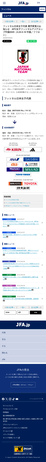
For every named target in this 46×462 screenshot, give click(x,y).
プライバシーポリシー (10, 424)
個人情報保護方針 (9, 415)
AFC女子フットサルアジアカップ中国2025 (17, 206)
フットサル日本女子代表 (12, 200)
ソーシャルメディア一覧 (36, 399)
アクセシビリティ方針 (10, 409)
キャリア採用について (10, 438)
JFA (3, 359)
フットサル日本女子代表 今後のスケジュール (17, 203)
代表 (4, 332)
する (4, 346)
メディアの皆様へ (9, 434)
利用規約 (6, 412)
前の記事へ (10, 21)
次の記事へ (35, 21)
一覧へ (23, 21)
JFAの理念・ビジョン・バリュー (23, 385)
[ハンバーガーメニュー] (4, 3)
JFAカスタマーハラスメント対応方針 (15, 428)
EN (38, 3)
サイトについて (8, 405)
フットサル (6, 9)
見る (4, 339)
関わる (4, 352)
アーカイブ (6, 431)
